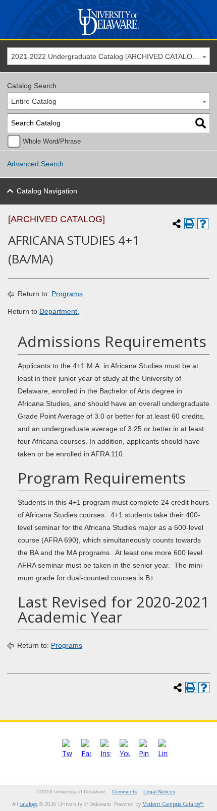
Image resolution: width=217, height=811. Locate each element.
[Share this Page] (176, 223)
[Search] (200, 123)
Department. (59, 311)
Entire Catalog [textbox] (34, 101)
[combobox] (108, 56)
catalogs (28, 803)
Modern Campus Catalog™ (173, 803)
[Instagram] (105, 753)
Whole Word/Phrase (52, 141)
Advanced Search (35, 164)
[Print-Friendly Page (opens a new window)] (189, 223)
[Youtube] (125, 753)
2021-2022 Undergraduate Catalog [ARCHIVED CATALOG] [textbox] (105, 56)
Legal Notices (159, 791)
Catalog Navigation (47, 191)
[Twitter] (67, 753)
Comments (124, 791)
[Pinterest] (144, 753)
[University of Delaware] (109, 35)
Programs (67, 294)
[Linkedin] (163, 753)
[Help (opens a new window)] (202, 223)
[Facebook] (86, 753)
